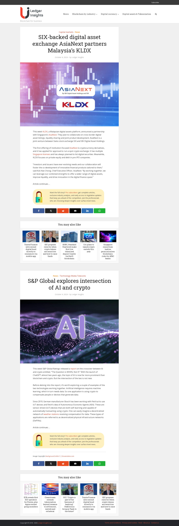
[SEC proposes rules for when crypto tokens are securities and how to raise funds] (50, 236)
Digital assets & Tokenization (136, 14)
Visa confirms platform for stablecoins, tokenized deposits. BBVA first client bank (87, 522)
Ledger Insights (78, 57)
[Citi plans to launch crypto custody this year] (88, 236)
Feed (140, 523)
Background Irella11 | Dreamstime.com (60, 456)
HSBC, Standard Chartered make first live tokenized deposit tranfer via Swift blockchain (69, 251)
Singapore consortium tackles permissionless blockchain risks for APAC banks (108, 251)
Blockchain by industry (83, 14)
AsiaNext (53, 134)
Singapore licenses (41, 154)
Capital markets (66, 32)
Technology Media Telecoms (73, 276)
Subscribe (155, 2)
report (73, 368)
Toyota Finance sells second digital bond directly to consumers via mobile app (31, 250)
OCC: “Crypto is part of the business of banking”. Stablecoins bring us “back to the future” (69, 504)
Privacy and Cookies (129, 523)
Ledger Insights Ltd (45, 523)
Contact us (155, 523)
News (66, 14)
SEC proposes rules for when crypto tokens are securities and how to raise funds (50, 250)
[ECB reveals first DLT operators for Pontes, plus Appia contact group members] (31, 489)
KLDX (45, 131)
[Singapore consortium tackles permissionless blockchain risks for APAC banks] (107, 236)
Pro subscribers (72, 192)
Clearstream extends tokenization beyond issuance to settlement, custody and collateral (50, 504)
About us (146, 523)
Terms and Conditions (113, 523)
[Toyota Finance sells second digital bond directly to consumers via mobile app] (31, 236)
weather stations (51, 414)
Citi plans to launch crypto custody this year (89, 248)
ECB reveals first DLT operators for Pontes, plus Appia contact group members (31, 502)
